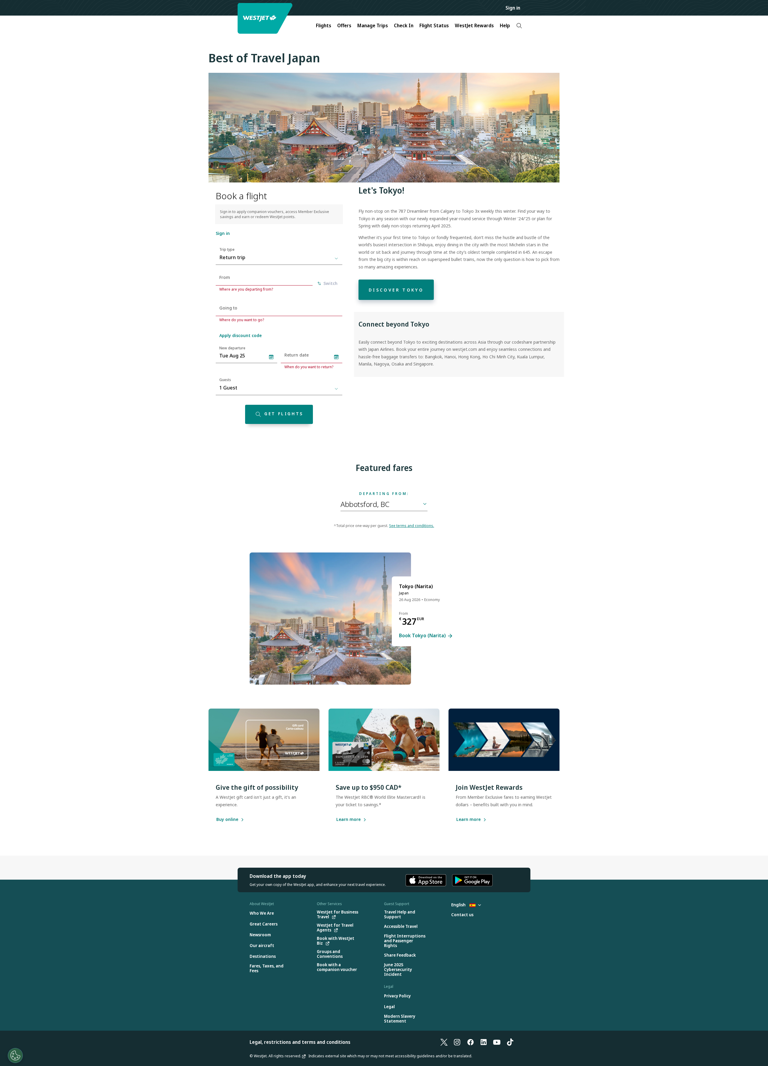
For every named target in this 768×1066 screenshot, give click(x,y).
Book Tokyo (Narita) (423, 636)
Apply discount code (240, 335)
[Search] (519, 25)
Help (505, 25)
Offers (344, 25)
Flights (323, 25)
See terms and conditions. (411, 525)
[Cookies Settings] (15, 1055)
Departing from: (384, 493)
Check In (403, 25)
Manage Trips (372, 25)
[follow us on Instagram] (457, 1042)
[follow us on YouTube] (496, 1042)
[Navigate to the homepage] (266, 18)
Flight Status (434, 25)
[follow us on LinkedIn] (483, 1042)
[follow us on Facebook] (470, 1042)
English (458, 905)
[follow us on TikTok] (510, 1042)
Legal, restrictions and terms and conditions (300, 1042)
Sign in (513, 7)
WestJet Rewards (474, 25)
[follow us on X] (444, 1042)
